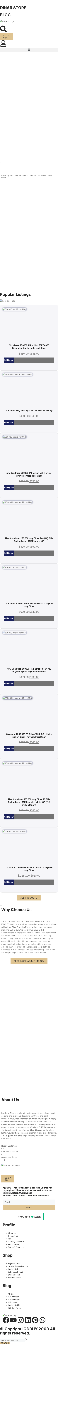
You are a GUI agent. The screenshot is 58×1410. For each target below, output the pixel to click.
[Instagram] (20, 1320)
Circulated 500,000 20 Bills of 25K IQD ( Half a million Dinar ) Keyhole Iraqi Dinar (29, 735)
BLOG (5, 14)
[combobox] (12, 1340)
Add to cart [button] (9, 360)
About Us (10, 1099)
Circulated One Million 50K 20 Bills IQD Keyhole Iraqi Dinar (29, 869)
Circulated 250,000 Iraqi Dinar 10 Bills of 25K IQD (29, 410)
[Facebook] (6, 1320)
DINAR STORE (13, 7)
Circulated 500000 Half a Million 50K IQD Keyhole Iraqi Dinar (29, 605)
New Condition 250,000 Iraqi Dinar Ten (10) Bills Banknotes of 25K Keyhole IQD (29, 539)
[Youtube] (13, 1320)
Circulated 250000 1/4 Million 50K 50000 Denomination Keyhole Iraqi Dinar (29, 346)
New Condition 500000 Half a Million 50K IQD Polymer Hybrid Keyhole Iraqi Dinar (29, 670)
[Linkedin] (28, 1320)
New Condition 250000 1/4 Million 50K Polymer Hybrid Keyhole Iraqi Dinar (29, 474)
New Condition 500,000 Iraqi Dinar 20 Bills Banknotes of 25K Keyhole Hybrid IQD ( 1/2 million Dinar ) (29, 802)
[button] (29, 50)
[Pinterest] (35, 1320)
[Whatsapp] (42, 1320)
